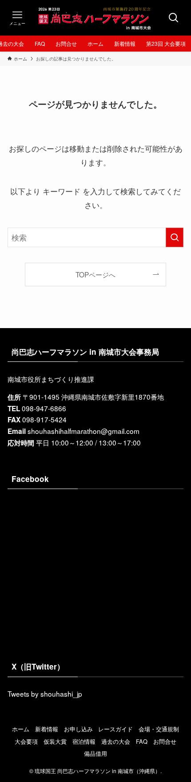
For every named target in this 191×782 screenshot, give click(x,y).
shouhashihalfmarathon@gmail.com (83, 431)
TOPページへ (95, 274)
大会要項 (26, 741)
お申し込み (78, 729)
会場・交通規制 (159, 729)
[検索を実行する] (174, 237)
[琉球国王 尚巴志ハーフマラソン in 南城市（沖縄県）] (95, 18)
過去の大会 (115, 741)
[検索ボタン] (173, 18)
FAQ (141, 741)
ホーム (20, 729)
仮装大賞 (55, 741)
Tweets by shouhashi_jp (45, 693)
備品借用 (95, 753)
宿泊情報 (84, 741)
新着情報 (46, 729)
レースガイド (115, 729)
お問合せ (164, 741)
